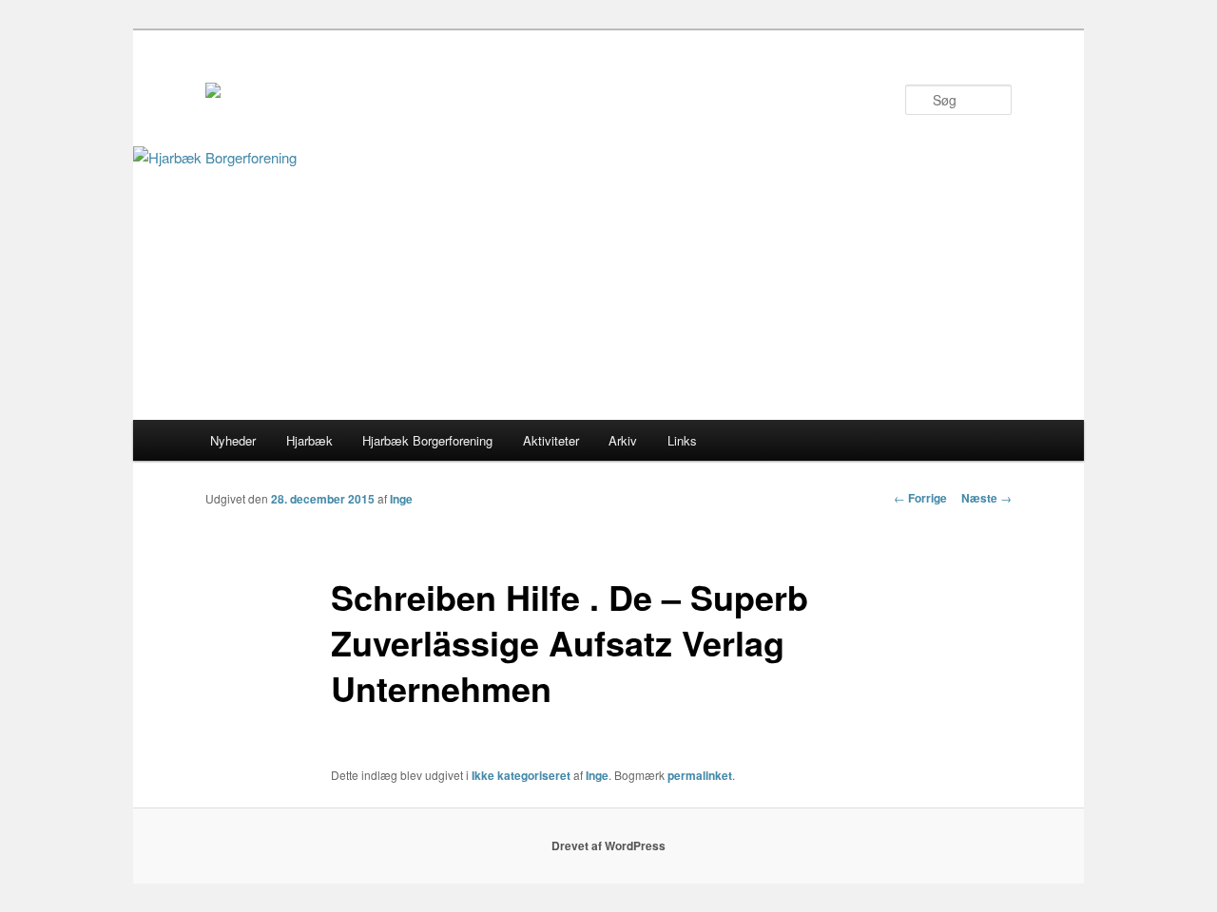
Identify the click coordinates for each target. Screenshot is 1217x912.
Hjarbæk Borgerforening (427, 440)
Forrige (920, 497)
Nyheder (233, 440)
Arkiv (622, 440)
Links (682, 440)
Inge (401, 498)
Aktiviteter (551, 440)
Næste (986, 497)
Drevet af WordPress (608, 845)
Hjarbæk (309, 440)
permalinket (699, 775)
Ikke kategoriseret (521, 775)
